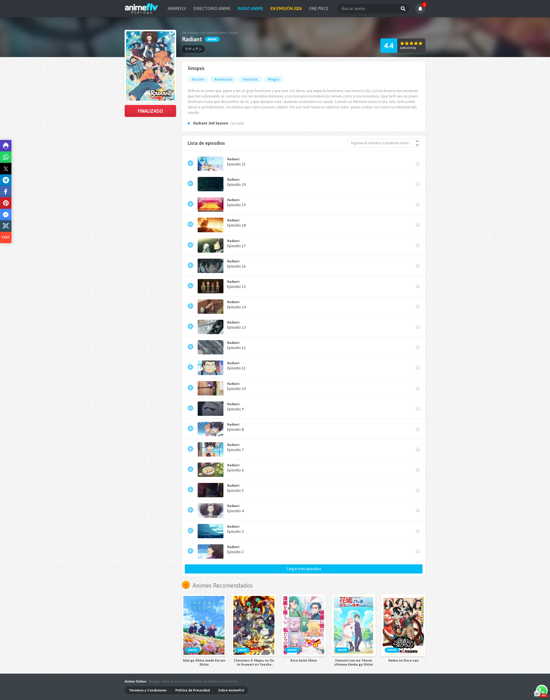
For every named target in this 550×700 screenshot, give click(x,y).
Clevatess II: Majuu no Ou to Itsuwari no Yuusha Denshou (254, 662)
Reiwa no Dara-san (403, 660)
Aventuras (223, 79)
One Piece (319, 8)
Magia (273, 79)
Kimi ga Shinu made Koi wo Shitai (204, 662)
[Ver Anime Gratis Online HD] (141, 8)
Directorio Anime (212, 8)
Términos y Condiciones (148, 690)
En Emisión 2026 (286, 8)
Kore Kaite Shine (303, 660)
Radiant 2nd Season (210, 123)
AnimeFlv (177, 8)
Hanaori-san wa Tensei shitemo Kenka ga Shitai (353, 662)
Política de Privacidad (192, 690)
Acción (198, 79)
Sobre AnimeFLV (231, 690)
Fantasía (250, 79)
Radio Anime (250, 8)
